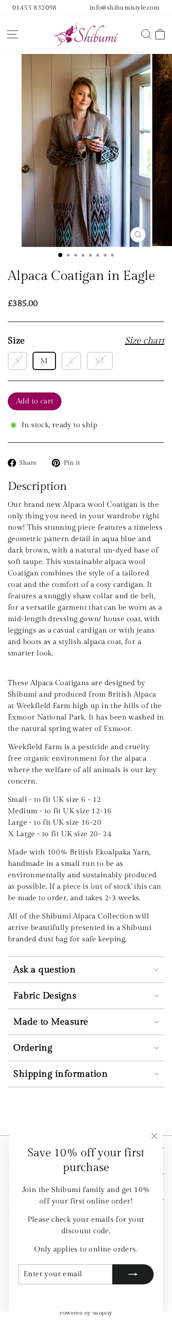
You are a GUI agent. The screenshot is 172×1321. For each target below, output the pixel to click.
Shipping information (60, 1074)
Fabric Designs (44, 995)
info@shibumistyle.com (124, 7)
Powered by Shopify (86, 1313)
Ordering (32, 1047)
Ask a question (44, 969)
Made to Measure (51, 1021)
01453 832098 (34, 7)
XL (99, 361)
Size (86, 340)
